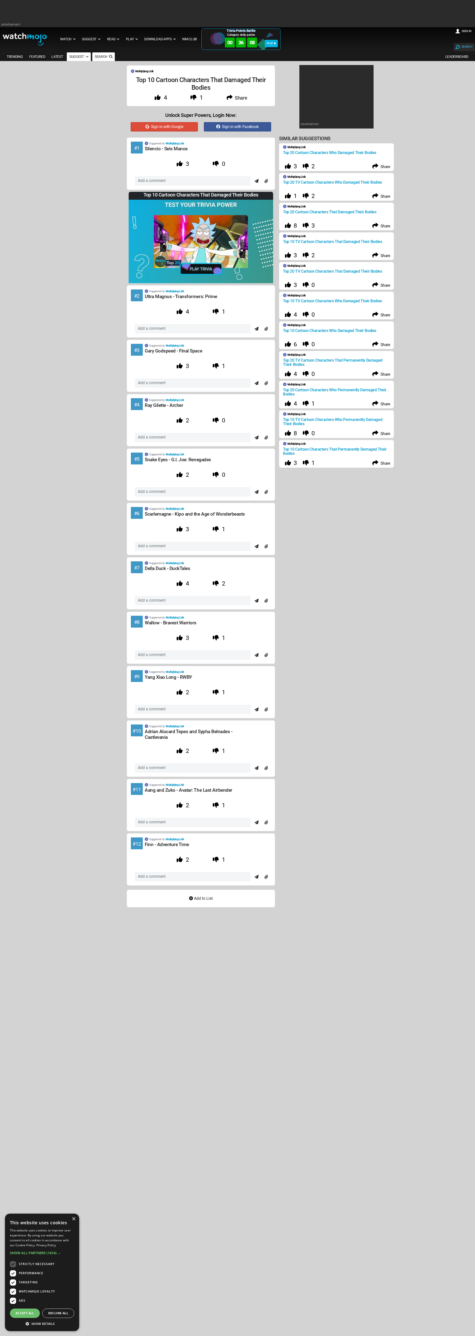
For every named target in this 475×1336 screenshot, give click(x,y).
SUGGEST (76, 57)
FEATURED (37, 57)
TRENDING (15, 57)
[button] (42, 1252)
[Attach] (266, 181)
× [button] (73, 1219)
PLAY (270, 43)
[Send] (256, 181)
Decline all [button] (58, 1313)
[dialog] (42, 1272)
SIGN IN (467, 31)
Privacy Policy (46, 1245)
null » (257, 787)
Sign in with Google (166, 126)
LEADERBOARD (456, 57)
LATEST (57, 57)
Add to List (203, 898)
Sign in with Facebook (239, 126)
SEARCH (466, 46)
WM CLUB (189, 39)
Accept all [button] (25, 1313)
